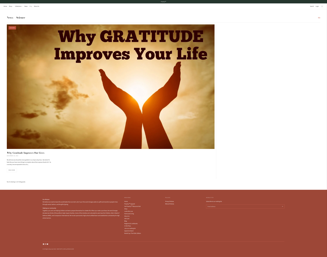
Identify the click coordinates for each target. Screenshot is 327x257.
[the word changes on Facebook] (43, 244)
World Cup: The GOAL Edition (132, 233)
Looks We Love (128, 211)
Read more (12, 170)
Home (5, 6)
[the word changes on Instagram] (45, 244)
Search (312, 6)
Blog (30, 6)
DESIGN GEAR (70, 249)
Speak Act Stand (128, 231)
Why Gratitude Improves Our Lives (25, 152)
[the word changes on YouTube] (47, 244)
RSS (319, 17)
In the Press (127, 226)
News (26, 6)
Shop (10, 6)
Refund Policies (169, 204)
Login (317, 6)
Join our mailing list (130, 228)
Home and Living (129, 214)
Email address (211, 204)
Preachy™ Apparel (129, 204)
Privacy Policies (169, 201)
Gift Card (126, 218)
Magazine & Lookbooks (131, 223)
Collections (18, 6)
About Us (36, 6)
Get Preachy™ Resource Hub (132, 206)
